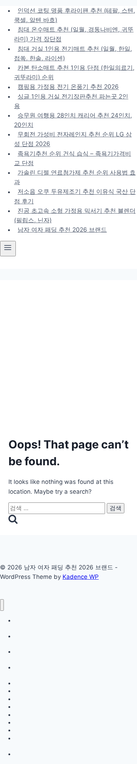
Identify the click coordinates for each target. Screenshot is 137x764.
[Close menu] (2, 605)
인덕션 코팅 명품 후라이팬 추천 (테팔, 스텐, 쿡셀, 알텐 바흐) (74, 15)
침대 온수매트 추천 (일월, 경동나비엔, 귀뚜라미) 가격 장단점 (73, 34)
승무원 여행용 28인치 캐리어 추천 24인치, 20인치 (73, 120)
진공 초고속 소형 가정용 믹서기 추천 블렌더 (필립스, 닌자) (75, 215)
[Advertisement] (68, 360)
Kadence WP (81, 576)
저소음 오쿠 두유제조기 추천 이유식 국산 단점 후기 (75, 196)
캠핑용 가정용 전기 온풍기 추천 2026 (68, 86)
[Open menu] (8, 248)
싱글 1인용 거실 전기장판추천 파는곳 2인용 (71, 101)
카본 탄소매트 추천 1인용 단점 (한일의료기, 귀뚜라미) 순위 (74, 72)
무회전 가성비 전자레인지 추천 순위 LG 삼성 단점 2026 (73, 139)
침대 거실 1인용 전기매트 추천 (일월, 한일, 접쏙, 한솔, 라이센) (73, 53)
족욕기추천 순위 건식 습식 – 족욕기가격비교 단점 (72, 158)
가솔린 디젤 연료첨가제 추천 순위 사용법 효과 (75, 177)
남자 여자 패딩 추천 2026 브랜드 (62, 229)
